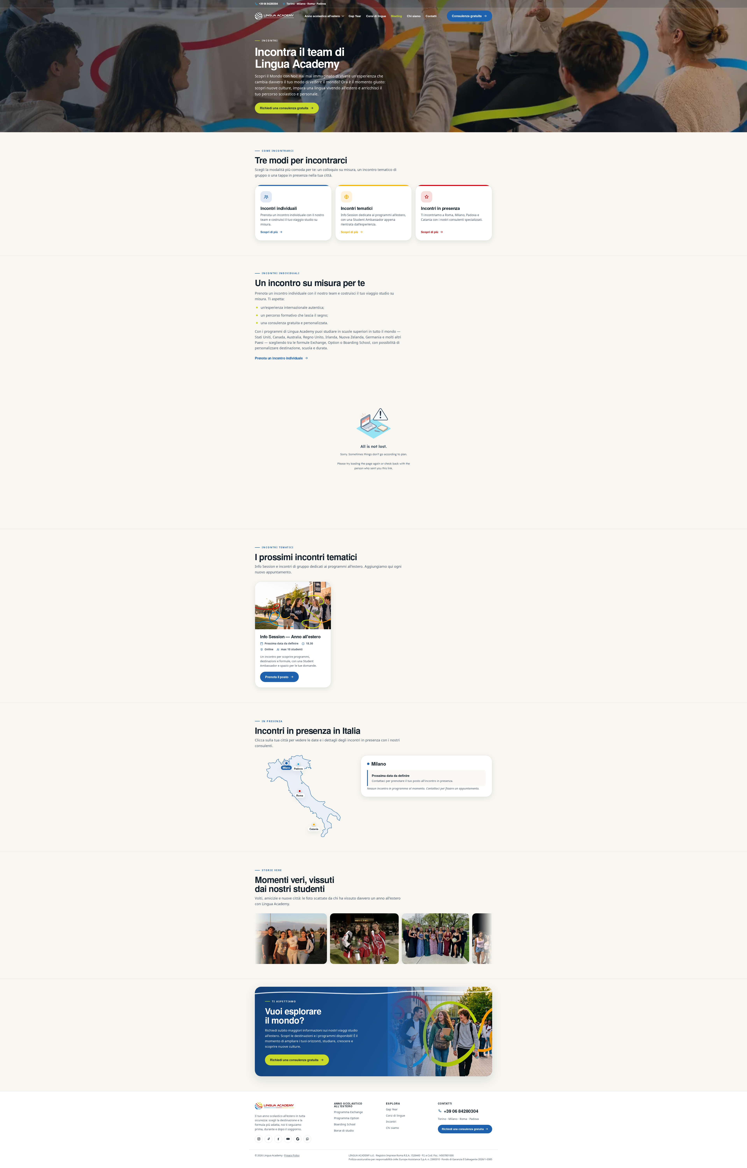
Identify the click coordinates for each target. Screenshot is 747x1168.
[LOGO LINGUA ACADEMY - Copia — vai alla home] (274, 16)
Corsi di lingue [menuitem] (376, 16)
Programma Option (346, 1118)
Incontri (391, 1121)
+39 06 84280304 (268, 3)
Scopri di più (269, 232)
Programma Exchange (348, 1112)
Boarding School (344, 1124)
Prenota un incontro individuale (279, 358)
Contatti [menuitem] (431, 16)
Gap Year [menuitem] (355, 16)
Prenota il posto (276, 677)
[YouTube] (288, 1139)
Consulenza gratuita (467, 16)
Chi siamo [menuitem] (414, 16)
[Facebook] (278, 1139)
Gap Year (392, 1109)
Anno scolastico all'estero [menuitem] (322, 16)
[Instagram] (259, 1139)
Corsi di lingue (395, 1115)
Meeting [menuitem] (396, 16)
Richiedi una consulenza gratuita (284, 108)
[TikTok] (268, 1139)
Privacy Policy (291, 1155)
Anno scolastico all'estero (348, 1105)
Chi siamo (392, 1128)
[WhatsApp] (307, 1139)
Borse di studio (344, 1130)
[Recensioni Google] (298, 1139)
